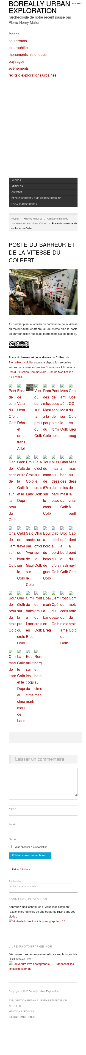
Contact (16, 192)
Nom (12, 808)
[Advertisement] (43, 132)
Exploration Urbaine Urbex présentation (38, 1000)
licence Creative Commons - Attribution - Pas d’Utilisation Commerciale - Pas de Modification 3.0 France (42, 372)
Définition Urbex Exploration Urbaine (36, 198)
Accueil (16, 180)
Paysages (17, 61)
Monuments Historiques (28, 54)
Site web (13, 839)
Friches (14, 34)
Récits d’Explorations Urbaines (32, 75)
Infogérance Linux (22, 1017)
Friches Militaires (33, 218)
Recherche (15, 881)
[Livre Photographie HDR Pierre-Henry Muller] (43, 969)
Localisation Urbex (24, 204)
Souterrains (18, 41)
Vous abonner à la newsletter (30, 847)
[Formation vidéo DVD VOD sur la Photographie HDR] (43, 924)
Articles (17, 186)
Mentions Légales (21, 1011)
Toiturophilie (18, 47)
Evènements (19, 68)
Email (12, 824)
